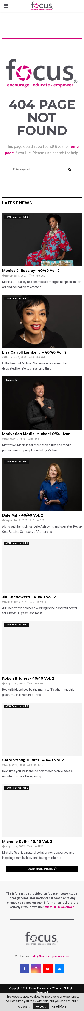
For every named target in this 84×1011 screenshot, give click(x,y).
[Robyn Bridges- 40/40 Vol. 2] (42, 647)
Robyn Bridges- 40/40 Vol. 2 (28, 678)
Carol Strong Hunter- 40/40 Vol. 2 (33, 760)
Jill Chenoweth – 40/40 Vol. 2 (29, 597)
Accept (41, 1006)
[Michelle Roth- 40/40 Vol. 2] (42, 810)
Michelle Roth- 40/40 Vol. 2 (27, 842)
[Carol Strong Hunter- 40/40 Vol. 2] (42, 729)
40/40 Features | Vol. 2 (16, 217)
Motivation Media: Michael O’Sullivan (36, 434)
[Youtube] (48, 968)
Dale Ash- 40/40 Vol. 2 (22, 515)
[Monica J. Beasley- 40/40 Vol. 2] (42, 240)
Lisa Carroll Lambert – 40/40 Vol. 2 (34, 352)
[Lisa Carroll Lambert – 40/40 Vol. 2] (42, 321)
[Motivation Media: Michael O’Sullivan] (42, 403)
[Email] (59, 968)
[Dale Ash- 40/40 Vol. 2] (42, 484)
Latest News (17, 203)
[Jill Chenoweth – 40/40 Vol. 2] (42, 566)
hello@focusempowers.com (50, 956)
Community (11, 380)
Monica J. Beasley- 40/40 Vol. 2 (31, 271)
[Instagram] (36, 968)
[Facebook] (24, 968)
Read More (59, 1006)
